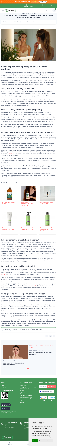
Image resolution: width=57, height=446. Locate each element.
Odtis (21, 400)
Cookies (22, 402)
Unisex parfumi (25, 21)
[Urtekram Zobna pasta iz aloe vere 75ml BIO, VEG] (9, 218)
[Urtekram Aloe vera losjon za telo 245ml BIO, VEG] (28, 218)
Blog (28, 13)
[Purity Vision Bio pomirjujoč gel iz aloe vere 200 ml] (28, 193)
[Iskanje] (42, 10)
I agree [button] (35, 440)
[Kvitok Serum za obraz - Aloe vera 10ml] (47, 193)
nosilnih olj (11, 153)
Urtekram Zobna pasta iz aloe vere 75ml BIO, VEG (9, 228)
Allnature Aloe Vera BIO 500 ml (8, 202)
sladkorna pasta (32, 285)
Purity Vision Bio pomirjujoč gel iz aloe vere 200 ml (27, 203)
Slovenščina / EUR (47, 391)
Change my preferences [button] (45, 440)
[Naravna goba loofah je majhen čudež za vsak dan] (41, 346)
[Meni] (3, 10)
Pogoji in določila (24, 392)
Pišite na (22, 390)
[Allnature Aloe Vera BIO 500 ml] (9, 193)
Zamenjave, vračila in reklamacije (28, 387)
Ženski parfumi (6, 21)
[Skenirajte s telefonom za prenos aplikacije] (5, 395)
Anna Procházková (5, 26)
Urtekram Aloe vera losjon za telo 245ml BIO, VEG (28, 228)
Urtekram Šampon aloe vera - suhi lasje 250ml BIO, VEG (46, 229)
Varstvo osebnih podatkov (26, 399)
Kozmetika (34, 13)
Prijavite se (51, 386)
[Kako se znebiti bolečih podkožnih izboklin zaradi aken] (15, 352)
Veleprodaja (4, 387)
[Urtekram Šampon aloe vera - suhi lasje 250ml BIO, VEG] (47, 218)
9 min (15, 360)
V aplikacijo (43, 1)
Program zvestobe (24, 388)
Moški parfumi (16, 21)
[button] (6, 404)
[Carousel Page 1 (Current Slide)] (28, 368)
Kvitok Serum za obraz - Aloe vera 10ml (47, 202)
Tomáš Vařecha (33, 350)
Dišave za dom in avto (37, 21)
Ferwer (23, 13)
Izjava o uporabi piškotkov (26, 397)
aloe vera (3, 274)
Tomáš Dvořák (6, 360)
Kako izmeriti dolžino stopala (26, 395)
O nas (2, 385)
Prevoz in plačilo (24, 385)
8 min (15, 26)
